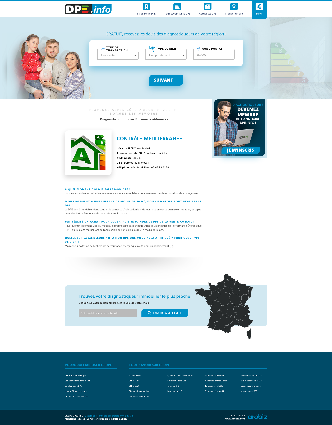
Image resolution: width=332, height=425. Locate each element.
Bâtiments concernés (214, 375)
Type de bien (166, 48)
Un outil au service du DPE (77, 396)
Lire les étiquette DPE (176, 381)
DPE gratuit (134, 386)
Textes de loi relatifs (214, 386)
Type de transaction (117, 49)
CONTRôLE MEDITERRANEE (149, 139)
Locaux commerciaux (251, 386)
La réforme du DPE (73, 386)
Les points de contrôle (139, 396)
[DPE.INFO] (88, 9)
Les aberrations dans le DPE (77, 381)
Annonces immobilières (216, 381)
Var (167, 110)
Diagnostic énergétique (139, 391)
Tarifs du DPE (173, 386)
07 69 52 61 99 (160, 167)
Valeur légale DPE (249, 391)
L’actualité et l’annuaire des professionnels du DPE (109, 416)
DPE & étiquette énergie (75, 375)
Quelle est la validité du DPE (180, 375)
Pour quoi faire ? (174, 391)
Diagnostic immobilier (215, 391)
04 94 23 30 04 (141, 167)
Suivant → (166, 80)
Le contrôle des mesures (76, 391)
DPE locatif (134, 381)
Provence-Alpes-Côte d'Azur (121, 110)
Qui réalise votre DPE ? (251, 381)
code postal (212, 48)
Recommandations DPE (251, 375)
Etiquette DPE (135, 375)
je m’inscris (240, 150)
